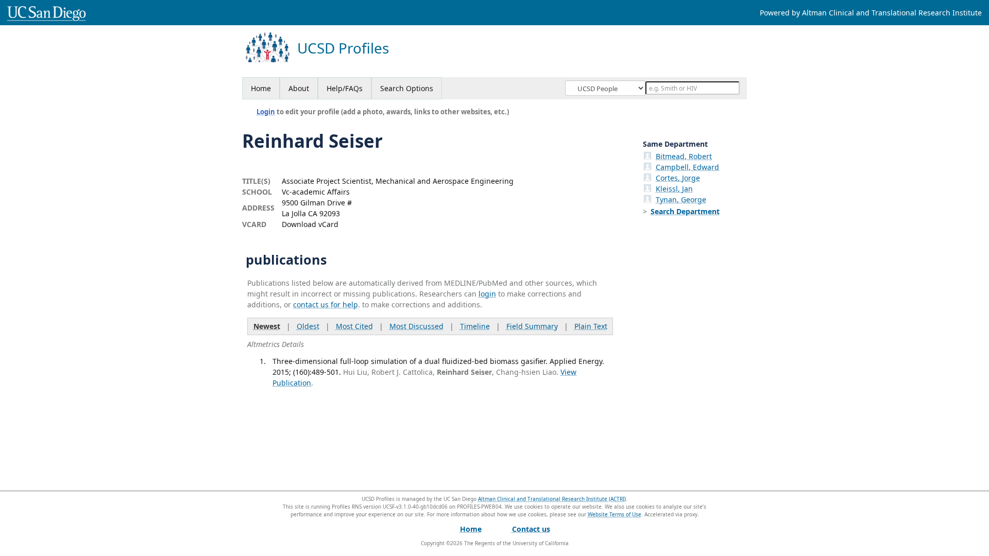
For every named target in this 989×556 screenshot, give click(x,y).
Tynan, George (681, 199)
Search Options (406, 88)
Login (266, 111)
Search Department (685, 211)
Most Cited (354, 326)
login (487, 294)
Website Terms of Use (614, 514)
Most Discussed (416, 326)
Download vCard (310, 224)
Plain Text (590, 326)
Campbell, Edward (687, 167)
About (298, 88)
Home (261, 88)
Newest (266, 326)
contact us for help (325, 304)
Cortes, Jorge (678, 178)
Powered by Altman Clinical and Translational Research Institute (871, 13)
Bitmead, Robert (684, 156)
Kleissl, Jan (674, 189)
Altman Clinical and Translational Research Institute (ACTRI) (552, 498)
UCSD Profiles (343, 48)
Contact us (531, 529)
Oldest (308, 326)
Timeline (475, 326)
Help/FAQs (345, 88)
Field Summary (532, 326)
